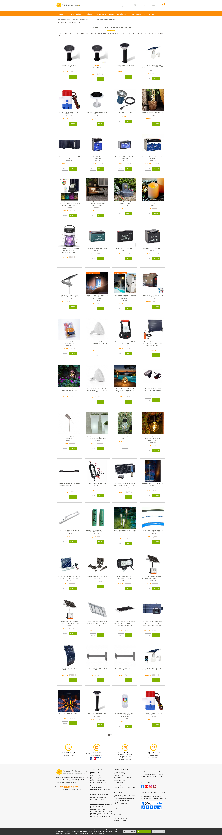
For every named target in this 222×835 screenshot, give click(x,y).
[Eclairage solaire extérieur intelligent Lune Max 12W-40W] (153, 666)
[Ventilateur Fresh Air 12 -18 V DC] (97, 575)
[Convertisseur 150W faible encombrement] (69, 340)
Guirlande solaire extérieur (98, 782)
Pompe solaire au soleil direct (99, 806)
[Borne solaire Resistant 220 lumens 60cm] (97, 711)
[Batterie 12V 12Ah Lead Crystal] (97, 246)
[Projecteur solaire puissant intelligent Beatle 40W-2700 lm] (69, 620)
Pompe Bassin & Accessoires (101, 13)
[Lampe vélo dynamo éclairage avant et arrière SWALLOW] (153, 386)
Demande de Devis (147, 795)
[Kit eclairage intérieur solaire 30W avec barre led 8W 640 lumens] (69, 575)
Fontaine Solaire (111, 13)
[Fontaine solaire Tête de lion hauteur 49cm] (125, 200)
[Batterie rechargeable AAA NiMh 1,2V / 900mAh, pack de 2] (97, 528)
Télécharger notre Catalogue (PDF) (124, 777)
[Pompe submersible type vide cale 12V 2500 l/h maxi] (153, 711)
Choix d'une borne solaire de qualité (124, 798)
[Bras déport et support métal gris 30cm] (97, 666)
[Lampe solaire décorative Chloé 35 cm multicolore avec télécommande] (97, 200)
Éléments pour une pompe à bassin (101, 816)
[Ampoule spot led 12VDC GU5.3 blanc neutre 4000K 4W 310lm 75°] (97, 386)
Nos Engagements (119, 774)
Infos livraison (118, 779)
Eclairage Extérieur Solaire (61, 13)
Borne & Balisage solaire (97, 780)
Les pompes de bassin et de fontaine (125, 795)
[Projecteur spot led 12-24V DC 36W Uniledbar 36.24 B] (125, 575)
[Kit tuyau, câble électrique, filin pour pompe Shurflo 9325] (153, 528)
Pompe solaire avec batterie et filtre (101, 811)
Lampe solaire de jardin (97, 799)
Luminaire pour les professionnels (100, 784)
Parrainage (117, 784)
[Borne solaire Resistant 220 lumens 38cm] (97, 63)
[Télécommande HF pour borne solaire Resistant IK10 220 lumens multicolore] (125, 711)
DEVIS (144, 7)
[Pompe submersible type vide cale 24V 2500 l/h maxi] (69, 110)
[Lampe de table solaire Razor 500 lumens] (97, 110)
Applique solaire (95, 775)
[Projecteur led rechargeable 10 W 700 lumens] (125, 340)
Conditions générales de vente (123, 820)
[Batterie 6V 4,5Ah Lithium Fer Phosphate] (97, 155)
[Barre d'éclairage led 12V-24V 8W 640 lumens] (69, 528)
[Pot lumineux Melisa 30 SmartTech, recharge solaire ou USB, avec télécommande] (97, 433)
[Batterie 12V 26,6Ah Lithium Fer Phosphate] (153, 155)
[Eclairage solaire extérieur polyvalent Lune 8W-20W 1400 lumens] (153, 63)
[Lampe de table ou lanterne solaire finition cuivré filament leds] (69, 386)
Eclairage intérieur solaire (97, 774)
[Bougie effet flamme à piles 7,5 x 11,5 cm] (153, 200)
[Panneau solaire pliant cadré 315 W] (69, 155)
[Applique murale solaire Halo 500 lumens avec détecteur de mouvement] (125, 293)
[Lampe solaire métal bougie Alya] (69, 711)
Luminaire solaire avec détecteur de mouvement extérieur (101, 786)
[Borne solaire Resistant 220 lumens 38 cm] (69, 63)
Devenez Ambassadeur (121, 775)
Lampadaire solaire (96, 777)
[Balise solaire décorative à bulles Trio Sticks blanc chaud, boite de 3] (125, 528)
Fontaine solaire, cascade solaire (100, 815)
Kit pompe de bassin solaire (122, 797)
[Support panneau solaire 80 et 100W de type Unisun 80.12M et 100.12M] (97, 620)
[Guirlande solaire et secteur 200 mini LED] (153, 110)
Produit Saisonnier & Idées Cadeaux (136, 13)
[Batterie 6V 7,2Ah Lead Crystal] (125, 246)
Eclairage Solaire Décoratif (89, 13)
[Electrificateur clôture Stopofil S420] (153, 293)
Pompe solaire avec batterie (98, 808)
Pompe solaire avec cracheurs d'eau (101, 813)
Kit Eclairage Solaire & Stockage (75, 13)
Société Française (119, 772)
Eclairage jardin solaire (120, 804)
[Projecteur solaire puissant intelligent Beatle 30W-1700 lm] (153, 575)
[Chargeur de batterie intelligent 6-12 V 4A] (97, 481)
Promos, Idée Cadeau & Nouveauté (83, 19)
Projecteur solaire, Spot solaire (99, 779)
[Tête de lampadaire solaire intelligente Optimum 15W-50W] (69, 293)
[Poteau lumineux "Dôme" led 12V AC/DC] (153, 481)
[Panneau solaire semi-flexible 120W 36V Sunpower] (69, 666)
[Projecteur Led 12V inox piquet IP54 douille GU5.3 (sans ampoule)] (69, 433)
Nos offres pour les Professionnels (151, 796)
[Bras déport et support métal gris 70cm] (125, 666)
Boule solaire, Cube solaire (98, 798)
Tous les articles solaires (64, 19)
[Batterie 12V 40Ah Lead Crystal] (153, 246)
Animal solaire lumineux (97, 796)
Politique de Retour (120, 782)
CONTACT (135, 7)
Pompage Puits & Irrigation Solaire (122, 13)
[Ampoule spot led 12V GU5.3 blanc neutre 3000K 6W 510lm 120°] (97, 340)
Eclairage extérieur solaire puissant (100, 789)
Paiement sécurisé (119, 780)
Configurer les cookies (120, 818)
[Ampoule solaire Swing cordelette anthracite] (125, 433)
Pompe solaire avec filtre (97, 810)
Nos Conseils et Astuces (122, 792)
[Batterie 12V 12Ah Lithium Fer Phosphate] (125, 155)
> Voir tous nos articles (120, 809)
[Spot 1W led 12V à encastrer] (125, 110)
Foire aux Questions (120, 786)
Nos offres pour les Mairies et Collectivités (153, 798)
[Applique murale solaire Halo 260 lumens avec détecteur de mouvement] (97, 293)
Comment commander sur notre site (125, 787)
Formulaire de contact (120, 817)
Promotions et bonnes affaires (105, 19)
